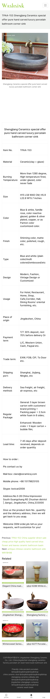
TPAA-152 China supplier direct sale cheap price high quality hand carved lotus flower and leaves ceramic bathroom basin (24, 542)
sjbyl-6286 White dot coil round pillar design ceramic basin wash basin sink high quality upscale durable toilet (37, 586)
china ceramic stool (11, 674)
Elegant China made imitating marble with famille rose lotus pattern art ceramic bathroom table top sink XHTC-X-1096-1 (13, 586)
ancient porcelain (31, 669)
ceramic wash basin (25, 687)
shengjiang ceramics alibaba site (25, 677)
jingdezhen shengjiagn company (25, 682)
